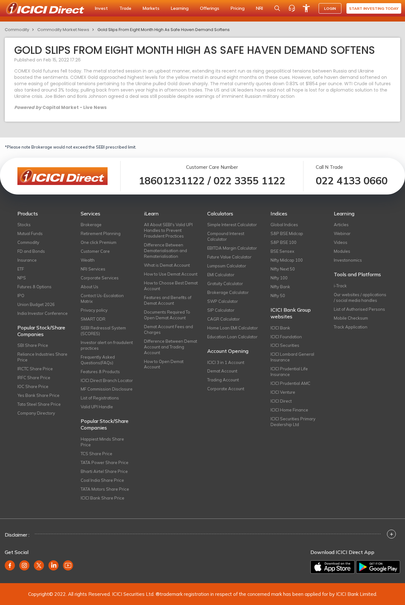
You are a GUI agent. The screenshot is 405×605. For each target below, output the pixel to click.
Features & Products (100, 371)
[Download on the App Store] (332, 567)
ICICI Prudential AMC (290, 383)
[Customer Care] (291, 8)
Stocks (24, 224)
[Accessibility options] (306, 8)
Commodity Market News (63, 30)
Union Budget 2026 (36, 304)
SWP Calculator (222, 301)
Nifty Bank (280, 286)
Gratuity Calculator (225, 283)
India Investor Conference (42, 313)
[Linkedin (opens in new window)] (53, 565)
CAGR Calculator (223, 319)
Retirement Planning (101, 233)
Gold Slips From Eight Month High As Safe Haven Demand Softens (163, 30)
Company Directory (36, 413)
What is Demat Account (167, 265)
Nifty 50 (278, 295)
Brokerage (91, 224)
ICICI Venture (283, 392)
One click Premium (98, 242)
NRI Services (93, 268)
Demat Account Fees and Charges (168, 329)
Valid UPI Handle (97, 406)
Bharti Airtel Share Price (104, 471)
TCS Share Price (96, 453)
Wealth (88, 260)
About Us (89, 286)
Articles (341, 224)
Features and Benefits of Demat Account (167, 300)
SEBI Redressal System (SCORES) (103, 330)
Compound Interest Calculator (225, 236)
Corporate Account (225, 388)
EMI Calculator (220, 274)
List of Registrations (100, 397)
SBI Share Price (32, 345)
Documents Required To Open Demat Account (167, 314)
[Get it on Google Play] (378, 567)
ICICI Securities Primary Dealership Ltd (293, 421)
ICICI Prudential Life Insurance (289, 371)
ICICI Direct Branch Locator (107, 380)
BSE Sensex (282, 251)
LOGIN (330, 8)
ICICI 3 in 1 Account (225, 362)
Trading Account (223, 379)
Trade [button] (125, 8)
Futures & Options (34, 286)
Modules (342, 251)
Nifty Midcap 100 (287, 260)
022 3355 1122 (249, 180)
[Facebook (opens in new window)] (10, 565)
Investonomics (348, 260)
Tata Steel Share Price (39, 404)
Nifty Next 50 (283, 268)
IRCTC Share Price (35, 368)
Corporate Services (100, 277)
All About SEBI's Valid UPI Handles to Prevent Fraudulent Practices (168, 230)
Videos (340, 242)
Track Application (350, 326)
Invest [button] (101, 8)
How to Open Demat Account (164, 364)
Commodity (17, 30)
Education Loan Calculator (232, 336)
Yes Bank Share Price (38, 395)
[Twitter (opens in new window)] (39, 565)
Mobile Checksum (351, 318)
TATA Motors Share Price (105, 489)
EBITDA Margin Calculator (232, 248)
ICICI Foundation (286, 336)
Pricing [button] (238, 8)
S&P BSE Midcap (287, 233)
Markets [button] (151, 8)
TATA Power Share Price (104, 462)
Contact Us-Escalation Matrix (102, 298)
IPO (20, 295)
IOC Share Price (32, 386)
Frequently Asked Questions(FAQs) (98, 359)
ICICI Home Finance (289, 409)
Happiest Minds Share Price (102, 441)
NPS (21, 277)
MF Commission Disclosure (107, 389)
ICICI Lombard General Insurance (292, 357)
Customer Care (95, 251)
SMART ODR (93, 319)
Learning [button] (180, 8)
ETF (20, 268)
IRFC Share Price (33, 377)
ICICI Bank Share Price (102, 497)
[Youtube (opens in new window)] (68, 565)
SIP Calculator (220, 310)
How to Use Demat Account (170, 274)
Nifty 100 (279, 277)
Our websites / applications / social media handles (360, 297)
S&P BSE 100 (283, 242)
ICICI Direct (281, 401)
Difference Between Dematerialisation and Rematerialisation (165, 250)
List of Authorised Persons (359, 309)
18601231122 (172, 180)
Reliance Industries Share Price (42, 357)
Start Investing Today (374, 8)
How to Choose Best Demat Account (171, 285)
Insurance (27, 260)
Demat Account (222, 370)
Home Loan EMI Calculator (232, 327)
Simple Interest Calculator (232, 224)
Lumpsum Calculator (226, 265)
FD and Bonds (31, 251)
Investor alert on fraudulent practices (107, 345)
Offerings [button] (209, 8)
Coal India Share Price (102, 480)
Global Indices (284, 224)
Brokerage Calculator (228, 292)
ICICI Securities (285, 345)
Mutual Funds (30, 233)
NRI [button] (259, 8)
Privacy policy (94, 310)
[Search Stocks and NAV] (277, 8)
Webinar (342, 233)
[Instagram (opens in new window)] (24, 565)
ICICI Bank (280, 327)
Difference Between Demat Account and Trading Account (170, 347)
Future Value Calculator (229, 256)
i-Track (340, 285)
